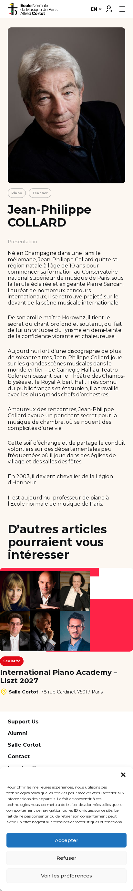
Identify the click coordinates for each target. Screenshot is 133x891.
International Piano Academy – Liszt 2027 (58, 676)
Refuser (66, 858)
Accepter (66, 840)
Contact (19, 756)
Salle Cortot (24, 745)
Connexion (109, 7)
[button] (123, 774)
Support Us (23, 722)
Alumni (17, 733)
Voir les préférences (66, 876)
